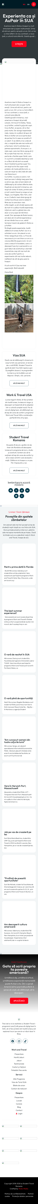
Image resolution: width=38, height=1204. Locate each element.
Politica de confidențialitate (15, 1194)
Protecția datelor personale (22, 1196)
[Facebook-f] (12, 1041)
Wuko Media (23, 1189)
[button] (33, 4)
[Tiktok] (25, 1041)
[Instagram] (19, 1041)
